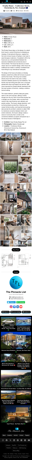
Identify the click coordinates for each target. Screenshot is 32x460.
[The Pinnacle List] (16, 430)
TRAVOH (8, 448)
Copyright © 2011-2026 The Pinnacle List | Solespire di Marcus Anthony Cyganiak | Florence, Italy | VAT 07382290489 (16, 456)
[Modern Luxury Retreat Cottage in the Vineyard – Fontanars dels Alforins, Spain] (23, 362)
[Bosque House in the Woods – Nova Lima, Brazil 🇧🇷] (8, 325)
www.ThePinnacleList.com (17, 298)
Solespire (8, 445)
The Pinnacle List (16, 292)
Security (19, 453)
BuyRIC (14, 445)
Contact (21, 435)
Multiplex (12, 453)
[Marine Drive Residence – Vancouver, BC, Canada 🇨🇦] (8, 362)
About (4, 435)
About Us (6, 312)
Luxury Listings (16, 312)
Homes (13, 10)
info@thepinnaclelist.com (17, 297)
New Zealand (20, 10)
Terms (27, 453)
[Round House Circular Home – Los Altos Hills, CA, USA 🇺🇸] (16, 387)
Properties (7, 10)
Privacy (15, 453)
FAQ (8, 453)
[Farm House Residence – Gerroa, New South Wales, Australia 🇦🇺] (23, 398)
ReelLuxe (15, 448)
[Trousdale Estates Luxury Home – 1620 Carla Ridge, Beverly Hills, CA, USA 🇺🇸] (23, 325)
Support (23, 453)
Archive (16, 435)
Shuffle (27, 10)
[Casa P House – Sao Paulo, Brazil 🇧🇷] (16, 422)
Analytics (9, 435)
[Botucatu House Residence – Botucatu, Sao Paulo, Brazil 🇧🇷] (16, 348)
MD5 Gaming (22, 448)
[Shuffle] (24, 2)
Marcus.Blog (16, 450)
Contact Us (27, 312)
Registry (27, 435)
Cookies (5, 453)
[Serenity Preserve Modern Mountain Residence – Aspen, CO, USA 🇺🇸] (8, 398)
